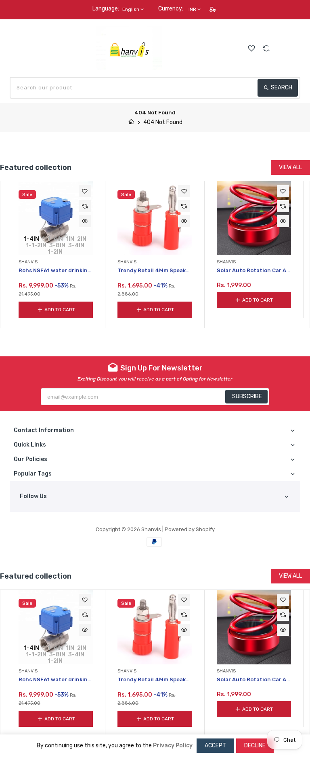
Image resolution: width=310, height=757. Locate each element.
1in (70, 239)
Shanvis (151, 529)
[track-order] (213, 9)
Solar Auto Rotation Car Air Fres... (253, 270)
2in (81, 239)
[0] (295, 47)
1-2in (55, 251)
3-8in (57, 245)
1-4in (31, 239)
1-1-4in (52, 239)
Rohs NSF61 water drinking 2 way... (55, 270)
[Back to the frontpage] (131, 122)
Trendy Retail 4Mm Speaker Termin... (154, 270)
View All (290, 167)
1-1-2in (36, 245)
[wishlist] (85, 191)
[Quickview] (85, 221)
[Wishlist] (251, 48)
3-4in (76, 245)
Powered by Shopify (190, 529)
